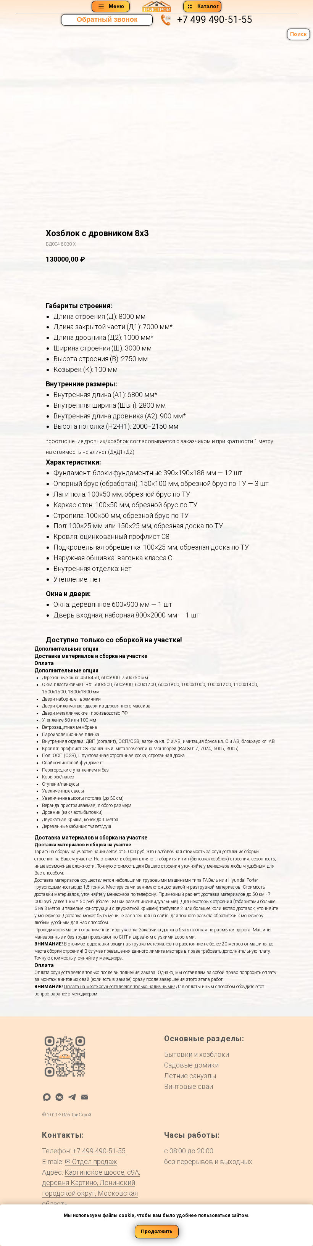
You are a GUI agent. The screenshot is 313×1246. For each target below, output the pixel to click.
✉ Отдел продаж (91, 1162)
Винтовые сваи (188, 1086)
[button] (107, 20)
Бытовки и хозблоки (196, 1054)
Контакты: (63, 1135)
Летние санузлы (190, 1076)
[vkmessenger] (59, 1097)
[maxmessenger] (47, 1097)
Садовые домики (191, 1065)
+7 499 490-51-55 (214, 19)
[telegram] (72, 1097)
